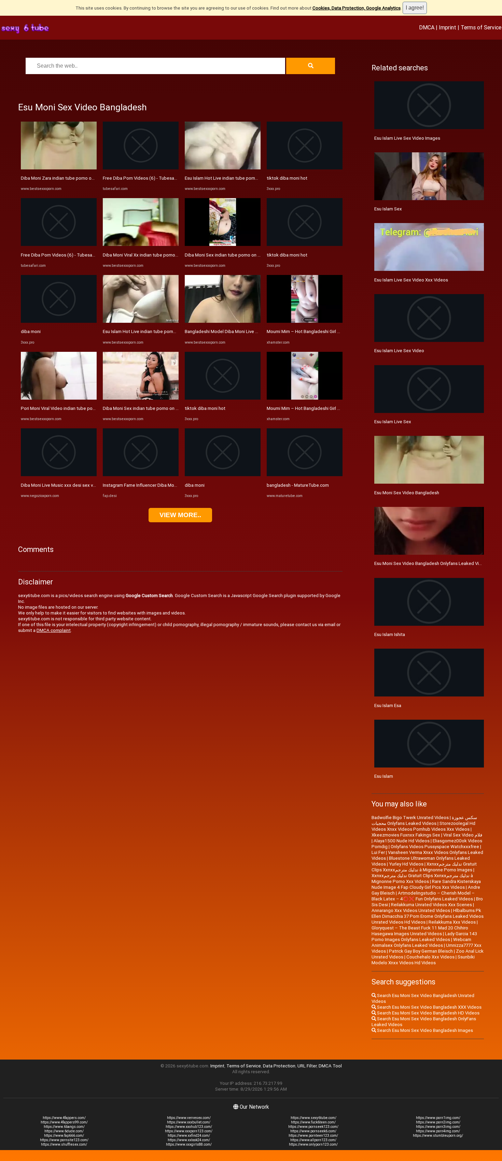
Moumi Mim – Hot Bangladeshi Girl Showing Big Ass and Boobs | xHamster (342, 331)
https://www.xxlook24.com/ (189, 1140)
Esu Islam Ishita (389, 634)
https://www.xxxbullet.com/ (188, 1122)
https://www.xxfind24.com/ (189, 1135)
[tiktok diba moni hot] (223, 398)
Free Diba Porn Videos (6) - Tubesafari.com (65, 255)
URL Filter (307, 1066)
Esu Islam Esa (387, 705)
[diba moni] (59, 321)
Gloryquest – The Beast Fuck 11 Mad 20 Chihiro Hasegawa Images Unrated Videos (420, 931)
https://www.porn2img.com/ (438, 1122)
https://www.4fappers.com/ (64, 1118)
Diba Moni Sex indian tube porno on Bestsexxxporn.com (160, 408)
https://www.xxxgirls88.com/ (189, 1144)
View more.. (180, 515)
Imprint (447, 27)
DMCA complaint (54, 630)
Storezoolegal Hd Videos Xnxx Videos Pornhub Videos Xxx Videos (423, 826)
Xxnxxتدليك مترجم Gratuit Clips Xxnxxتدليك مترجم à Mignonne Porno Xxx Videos (422, 878)
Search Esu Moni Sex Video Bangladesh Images (424, 1030)
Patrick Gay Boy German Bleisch (421, 951)
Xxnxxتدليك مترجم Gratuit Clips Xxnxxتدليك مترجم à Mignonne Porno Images (424, 867)
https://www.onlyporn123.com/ (313, 1144)
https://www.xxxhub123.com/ (189, 1126)
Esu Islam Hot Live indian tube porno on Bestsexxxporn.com (163, 331)
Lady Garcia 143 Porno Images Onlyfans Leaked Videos (424, 936)
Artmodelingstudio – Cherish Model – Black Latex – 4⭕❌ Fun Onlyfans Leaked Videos (423, 896)
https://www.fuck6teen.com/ (313, 1122)
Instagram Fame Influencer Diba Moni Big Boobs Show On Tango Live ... (174, 485)
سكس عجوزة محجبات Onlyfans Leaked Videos (424, 820)
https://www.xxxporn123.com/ (188, 1131)
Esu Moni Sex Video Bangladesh (406, 493)
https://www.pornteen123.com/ (313, 1135)
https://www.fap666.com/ (64, 1135)
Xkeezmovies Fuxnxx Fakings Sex (406, 835)
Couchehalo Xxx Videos (430, 957)
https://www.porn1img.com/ (438, 1118)
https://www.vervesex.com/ (189, 1118)
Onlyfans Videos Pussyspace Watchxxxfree (435, 846)
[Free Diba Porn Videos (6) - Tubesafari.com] (59, 244)
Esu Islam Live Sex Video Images (407, 138)
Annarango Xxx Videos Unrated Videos (411, 910)
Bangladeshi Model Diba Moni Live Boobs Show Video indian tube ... (253, 331)
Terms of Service (481, 27)
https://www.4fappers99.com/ (64, 1122)
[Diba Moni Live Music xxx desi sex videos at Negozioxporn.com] (59, 475)
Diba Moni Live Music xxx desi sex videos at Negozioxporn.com (85, 485)
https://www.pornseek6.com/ (313, 1131)
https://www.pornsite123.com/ (64, 1140)
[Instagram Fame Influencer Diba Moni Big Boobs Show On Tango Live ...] (141, 475)
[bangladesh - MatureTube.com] (305, 475)
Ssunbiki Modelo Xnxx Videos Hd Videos (423, 960)
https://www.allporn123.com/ (313, 1140)
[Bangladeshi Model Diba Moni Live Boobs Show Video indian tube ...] (223, 321)
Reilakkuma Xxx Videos (452, 922)
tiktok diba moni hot (205, 408)
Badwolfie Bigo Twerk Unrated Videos (410, 817)
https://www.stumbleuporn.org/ (438, 1135)
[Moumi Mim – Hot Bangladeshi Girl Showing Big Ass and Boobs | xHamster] (305, 321)
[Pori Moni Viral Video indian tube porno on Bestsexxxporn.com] (59, 398)
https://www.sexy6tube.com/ (313, 1118)
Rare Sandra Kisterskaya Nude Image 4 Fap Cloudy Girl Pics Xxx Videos (426, 884)
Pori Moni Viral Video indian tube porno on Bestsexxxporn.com (84, 408)
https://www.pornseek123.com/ (313, 1126)
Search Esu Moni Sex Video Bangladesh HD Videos (427, 1013)
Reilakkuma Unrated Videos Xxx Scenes (431, 905)
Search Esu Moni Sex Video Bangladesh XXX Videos (429, 1007)
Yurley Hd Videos (406, 864)
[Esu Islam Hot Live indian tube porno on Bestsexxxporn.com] (141, 321)
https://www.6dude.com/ (64, 1131)
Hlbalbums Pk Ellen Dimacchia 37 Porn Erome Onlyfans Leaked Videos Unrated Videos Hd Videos (428, 916)
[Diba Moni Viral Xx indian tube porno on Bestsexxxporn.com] (141, 244)
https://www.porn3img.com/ (438, 1126)
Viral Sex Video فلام (462, 835)
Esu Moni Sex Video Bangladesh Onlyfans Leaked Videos (431, 563)
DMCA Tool (330, 1066)
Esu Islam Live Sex (392, 422)
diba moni (31, 331)
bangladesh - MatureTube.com (298, 485)
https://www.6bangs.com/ (64, 1126)
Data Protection (279, 1066)
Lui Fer (378, 852)
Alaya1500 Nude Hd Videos (402, 841)
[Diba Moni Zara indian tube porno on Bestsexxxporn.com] (59, 168)
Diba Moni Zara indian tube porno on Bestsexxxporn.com (78, 178)
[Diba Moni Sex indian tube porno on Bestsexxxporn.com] (141, 398)
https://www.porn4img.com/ (438, 1131)
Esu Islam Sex (388, 209)
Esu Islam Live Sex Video (399, 351)
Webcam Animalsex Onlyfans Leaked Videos (421, 942)
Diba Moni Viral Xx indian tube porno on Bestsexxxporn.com (163, 255)
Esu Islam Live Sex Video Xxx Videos (411, 280)
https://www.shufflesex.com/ (64, 1144)
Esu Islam (383, 776)
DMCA (426, 27)
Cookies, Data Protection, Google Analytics (356, 8)
